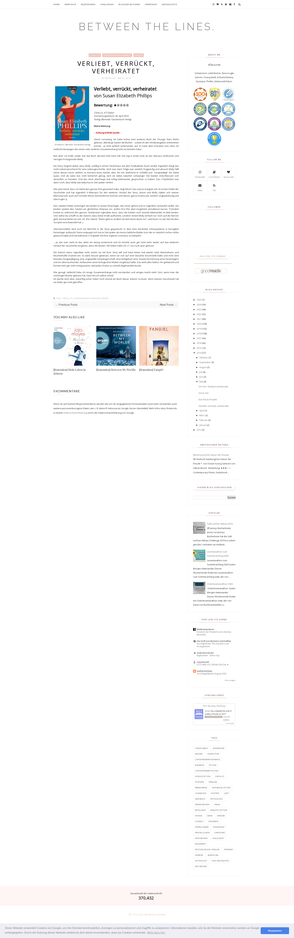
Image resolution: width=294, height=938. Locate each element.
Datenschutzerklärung (75, 412)
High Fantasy (201, 838)
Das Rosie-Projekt (208, 399)
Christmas (219, 832)
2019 (199, 328)
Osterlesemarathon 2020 (220, 583)
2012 (199, 429)
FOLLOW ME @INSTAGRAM (149, 914)
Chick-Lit (95, 55)
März (202, 415)
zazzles (207, 710)
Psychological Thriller (207, 849)
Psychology (216, 799)
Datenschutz (169, 4)
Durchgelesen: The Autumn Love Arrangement (213, 645)
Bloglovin (229, 177)
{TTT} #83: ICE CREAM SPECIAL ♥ (212, 664)
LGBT (226, 793)
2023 (199, 309)
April (201, 410)
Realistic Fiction (218, 810)
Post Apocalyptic (220, 861)
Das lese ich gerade (213, 256)
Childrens (213, 821)
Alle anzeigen (230, 680)
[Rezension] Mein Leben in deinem (69, 371)
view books (230, 723)
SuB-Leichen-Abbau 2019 (220, 523)
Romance (199, 765)
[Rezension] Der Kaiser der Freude (211, 454)
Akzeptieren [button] (275, 930)
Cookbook (200, 793)
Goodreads (214, 177)
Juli (200, 372)
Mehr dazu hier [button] (156, 932)
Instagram (200, 177)
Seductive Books (205, 652)
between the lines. (147, 27)
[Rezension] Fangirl (151, 369)
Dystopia (199, 782)
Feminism (228, 849)
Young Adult (201, 748)
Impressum (151, 4)
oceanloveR (203, 662)
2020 (199, 323)
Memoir (221, 816)
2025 (199, 299)
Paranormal (201, 787)
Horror (199, 855)
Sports (138, 55)
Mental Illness (202, 832)
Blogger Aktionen (129, 4)
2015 (199, 347)
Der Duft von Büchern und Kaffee (214, 641)
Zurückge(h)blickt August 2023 (211, 673)
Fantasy (199, 754)
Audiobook (218, 748)
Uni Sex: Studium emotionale (213, 386)
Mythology (201, 861)
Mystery (215, 793)
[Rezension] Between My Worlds (115, 369)
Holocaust (218, 838)
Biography (200, 844)
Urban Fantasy (202, 804)
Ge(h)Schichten (204, 671)
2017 (199, 338)
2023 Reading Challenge (214, 705)
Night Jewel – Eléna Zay (208, 655)
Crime (210, 816)
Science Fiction (202, 776)
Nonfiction (213, 754)
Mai (201, 381)
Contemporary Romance (117, 55)
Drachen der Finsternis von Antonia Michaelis (214, 633)
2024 (199, 304)
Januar (202, 425)
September (205, 362)
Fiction (212, 765)
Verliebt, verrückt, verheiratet (214, 405)
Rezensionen (88, 4)
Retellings (200, 810)
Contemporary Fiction (206, 771)
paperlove (111, 78)
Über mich (70, 4)
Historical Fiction (221, 787)
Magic (217, 804)
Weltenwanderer (205, 629)
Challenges (107, 4)
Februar (203, 420)
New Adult (200, 799)
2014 (199, 352)
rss (214, 190)
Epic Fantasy (201, 866)
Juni (201, 376)
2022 (199, 314)
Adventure (213, 855)
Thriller (212, 782)
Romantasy (219, 827)
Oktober (203, 357)
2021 (199, 319)
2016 (199, 343)
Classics (199, 821)
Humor (198, 816)
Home (56, 4)
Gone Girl (203, 392)
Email (200, 190)
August (203, 367)
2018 (199, 333)
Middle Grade (202, 827)
